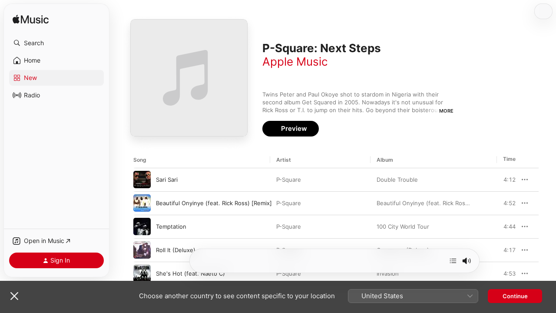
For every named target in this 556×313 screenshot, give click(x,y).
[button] (56, 43)
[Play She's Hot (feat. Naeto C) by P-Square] (142, 273)
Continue (515, 296)
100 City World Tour (403, 226)
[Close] (14, 296)
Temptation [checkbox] (171, 226)
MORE (446, 111)
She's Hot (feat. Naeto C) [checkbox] (190, 273)
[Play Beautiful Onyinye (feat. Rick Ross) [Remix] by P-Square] (142, 203)
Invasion (388, 273)
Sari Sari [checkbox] (167, 179)
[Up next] (453, 261)
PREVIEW (506, 179)
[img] (31, 20)
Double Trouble (397, 179)
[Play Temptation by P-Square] (142, 226)
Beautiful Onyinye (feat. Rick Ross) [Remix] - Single (446, 203)
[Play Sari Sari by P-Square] (142, 179)
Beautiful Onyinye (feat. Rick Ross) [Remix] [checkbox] (214, 203)
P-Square (288, 179)
